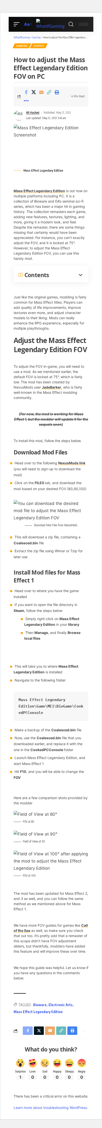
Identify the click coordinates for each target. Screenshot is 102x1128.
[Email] (41, 92)
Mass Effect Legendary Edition (39, 191)
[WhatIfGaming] (51, 24)
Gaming (22, 45)
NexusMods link (71, 463)
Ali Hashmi (32, 112)
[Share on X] (33, 92)
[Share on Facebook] (26, 92)
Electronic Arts (61, 1005)
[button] (18, 24)
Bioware (40, 1005)
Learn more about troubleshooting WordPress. (51, 1107)
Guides (38, 45)
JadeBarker (51, 387)
